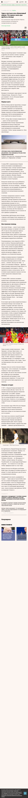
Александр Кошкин (5, 25)
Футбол (14, 10)
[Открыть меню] (26, 2)
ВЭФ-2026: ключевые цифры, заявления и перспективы (14, 4)
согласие (5, 793)
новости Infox (6, 525)
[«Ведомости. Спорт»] (2, 2)
